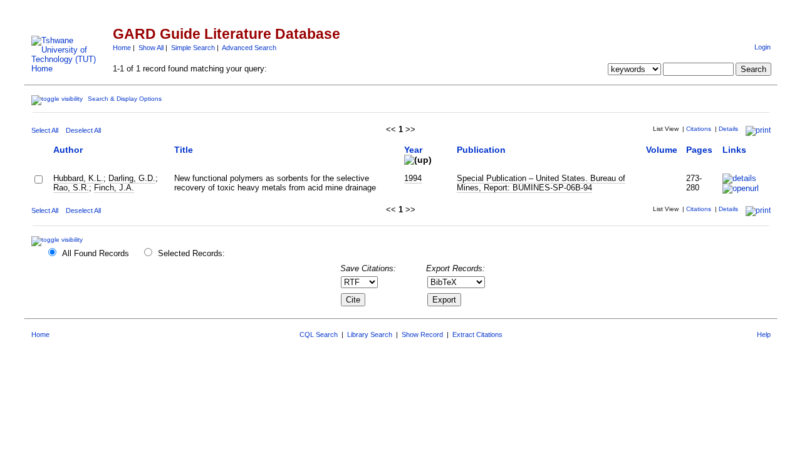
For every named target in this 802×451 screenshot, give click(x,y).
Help (764, 334)
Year (413, 150)
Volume (661, 150)
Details (728, 128)
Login (762, 47)
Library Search (369, 334)
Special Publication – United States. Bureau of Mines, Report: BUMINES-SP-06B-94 (541, 183)
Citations (698, 128)
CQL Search (318, 334)
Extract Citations (477, 334)
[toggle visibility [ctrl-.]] (58, 239)
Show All (151, 47)
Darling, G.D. (131, 178)
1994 (413, 178)
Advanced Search (249, 47)
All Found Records (95, 253)
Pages (699, 150)
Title (183, 150)
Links (734, 150)
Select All (44, 130)
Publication (481, 150)
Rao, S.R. (71, 187)
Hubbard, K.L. (78, 178)
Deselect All (83, 130)
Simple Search (193, 47)
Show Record (422, 334)
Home (122, 47)
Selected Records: (191, 253)
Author (68, 150)
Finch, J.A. (114, 187)
